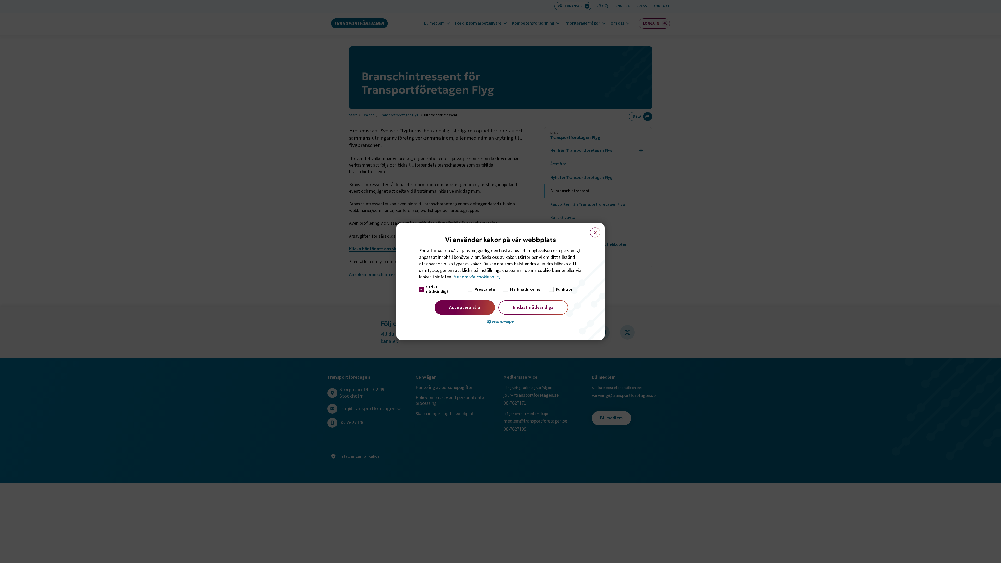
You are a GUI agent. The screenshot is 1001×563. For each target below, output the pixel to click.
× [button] (592, 230)
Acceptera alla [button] (464, 307)
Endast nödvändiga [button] (533, 307)
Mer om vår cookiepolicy (476, 277)
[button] (500, 322)
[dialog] (500, 281)
